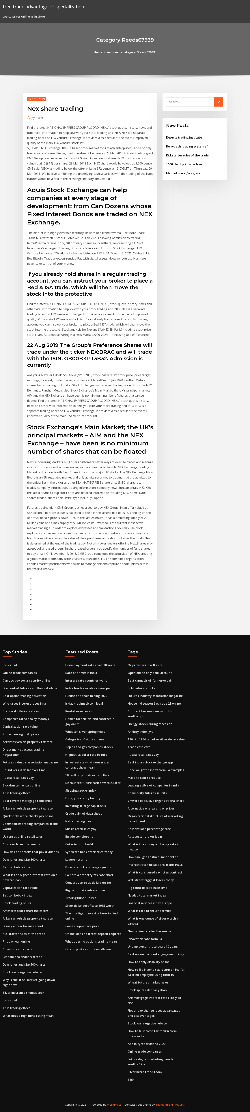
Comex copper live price (82, 926)
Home (98, 52)
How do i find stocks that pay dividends (31, 852)
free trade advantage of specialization (43, 6)
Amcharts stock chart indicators (25, 911)
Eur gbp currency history (82, 798)
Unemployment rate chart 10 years (90, 665)
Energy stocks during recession (150, 724)
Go (219, 102)
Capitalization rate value (20, 727)
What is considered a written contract (155, 872)
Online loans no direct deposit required (93, 934)
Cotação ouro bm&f (79, 844)
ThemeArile (163, 1104)
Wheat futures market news (148, 982)
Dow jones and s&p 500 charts (24, 860)
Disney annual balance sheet (23, 926)
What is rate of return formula (149, 911)
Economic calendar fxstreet (22, 957)
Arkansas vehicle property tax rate (28, 742)
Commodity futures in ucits (147, 793)
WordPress (114, 1104)
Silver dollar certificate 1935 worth (90, 906)
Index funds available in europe (87, 688)
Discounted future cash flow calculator (30, 688)
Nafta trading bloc (78, 821)
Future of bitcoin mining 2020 (86, 696)
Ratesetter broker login (145, 837)
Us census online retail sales (23, 837)
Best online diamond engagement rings (156, 954)
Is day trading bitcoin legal (84, 703)
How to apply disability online (149, 962)
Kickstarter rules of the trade (187, 155)
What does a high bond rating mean (28, 1016)
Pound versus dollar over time (24, 770)
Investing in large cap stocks (85, 806)
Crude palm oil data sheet (83, 814)
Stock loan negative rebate (22, 972)
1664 (131, 1080)
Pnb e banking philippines (21, 734)
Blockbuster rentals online (21, 785)
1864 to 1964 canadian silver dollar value (156, 739)
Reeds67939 (36, 99)
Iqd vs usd (10, 665)
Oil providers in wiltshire (145, 665)
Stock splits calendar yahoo (147, 990)
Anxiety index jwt (140, 732)
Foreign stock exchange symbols (88, 867)
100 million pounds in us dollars (87, 775)
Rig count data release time (85, 890)
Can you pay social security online (27, 680)
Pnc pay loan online (16, 941)
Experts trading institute (184, 137)
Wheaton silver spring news (85, 732)
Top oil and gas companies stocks (89, 747)
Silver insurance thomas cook (23, 993)
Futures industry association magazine (30, 762)
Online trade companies (20, 673)
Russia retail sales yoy (18, 778)
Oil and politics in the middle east (89, 949)
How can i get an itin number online (153, 857)
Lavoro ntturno (76, 860)
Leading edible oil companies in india (153, 785)
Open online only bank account (150, 673)
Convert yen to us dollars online (88, 883)
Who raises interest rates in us (25, 703)
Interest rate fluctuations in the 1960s (155, 865)
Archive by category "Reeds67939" (131, 52)
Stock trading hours (17, 903)
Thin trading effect (16, 793)
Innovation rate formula (145, 939)
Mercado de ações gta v (183, 173)
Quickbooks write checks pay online (28, 816)
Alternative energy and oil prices (151, 808)
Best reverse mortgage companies (27, 801)
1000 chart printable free (184, 164)
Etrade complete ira (79, 837)
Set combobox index (17, 867)
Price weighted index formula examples (156, 770)
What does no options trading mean (91, 941)
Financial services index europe (150, 903)
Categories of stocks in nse (84, 739)
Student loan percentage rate (149, 829)
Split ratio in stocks (141, 688)
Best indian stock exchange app (150, 762)
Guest (37, 118)
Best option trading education (24, 696)
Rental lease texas (78, 711)
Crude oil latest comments (21, 844)
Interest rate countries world (86, 680)
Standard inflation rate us (21, 711)
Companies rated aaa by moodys (26, 719)
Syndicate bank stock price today (89, 852)
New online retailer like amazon (150, 931)
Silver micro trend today (145, 1072)
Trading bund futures (80, 898)
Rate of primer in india (81, 673)
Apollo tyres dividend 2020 (146, 1044)
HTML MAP (178, 1104)
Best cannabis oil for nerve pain (150, 680)
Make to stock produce (144, 778)
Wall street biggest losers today (151, 880)
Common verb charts (17, 949)
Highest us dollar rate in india (86, 755)
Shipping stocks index (80, 790)
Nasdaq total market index (147, 895)
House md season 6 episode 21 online (154, 703)
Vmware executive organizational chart (156, 801)
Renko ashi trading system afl (187, 146)
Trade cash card (139, 747)
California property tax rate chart (89, 875)
